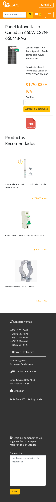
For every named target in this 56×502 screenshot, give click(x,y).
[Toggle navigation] (49, 15)
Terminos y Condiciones (21, 364)
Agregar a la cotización (36, 109)
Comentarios (16, 453)
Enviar (15, 491)
